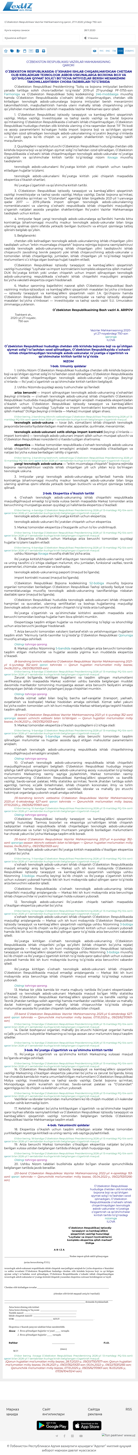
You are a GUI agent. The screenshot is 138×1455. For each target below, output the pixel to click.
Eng (108, 51)
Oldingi (19, 644)
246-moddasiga (108, 94)
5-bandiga (54, 736)
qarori (35, 419)
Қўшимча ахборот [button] (16, 37)
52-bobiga (97, 583)
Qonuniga (125, 635)
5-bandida (63, 648)
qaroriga (111, 336)
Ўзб (114, 51)
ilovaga (112, 157)
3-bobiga (29, 876)
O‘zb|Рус (129, 51)
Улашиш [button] (93, 37)
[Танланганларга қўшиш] (6, 51)
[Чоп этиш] (43, 51)
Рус (102, 51)
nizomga (111, 1218)
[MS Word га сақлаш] (37, 51)
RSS (129, 1409)
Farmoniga (12, 94)
